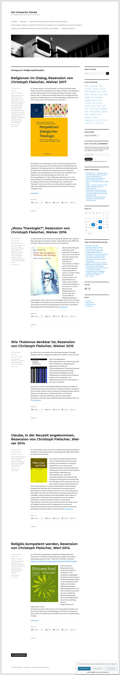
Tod (93, 123)
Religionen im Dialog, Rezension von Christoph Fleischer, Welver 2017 (42, 80)
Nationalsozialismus (95, 111)
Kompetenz (18, 562)
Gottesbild (18, 459)
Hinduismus (22, 102)
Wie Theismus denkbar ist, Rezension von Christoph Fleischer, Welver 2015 (43, 344)
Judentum (13, 108)
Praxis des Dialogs (15, 114)
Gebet (86, 94)
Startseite (14, 21)
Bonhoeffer (22, 456)
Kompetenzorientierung (17, 564)
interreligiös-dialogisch (17, 103)
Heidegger (88, 100)
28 (100, 227)
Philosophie (21, 112)
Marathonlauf (17, 250)
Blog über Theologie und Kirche (94, 247)
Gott (21, 100)
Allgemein (13, 93)
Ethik (21, 98)
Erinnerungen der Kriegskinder (94, 251)
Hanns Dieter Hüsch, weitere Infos (95, 257)
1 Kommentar (14, 366)
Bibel (100, 86)
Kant (12, 359)
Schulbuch (14, 573)
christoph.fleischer (16, 88)
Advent (87, 86)
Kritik (12, 250)
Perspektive (14, 112)
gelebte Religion (15, 100)
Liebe (86, 108)
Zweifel (13, 262)
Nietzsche (104, 111)
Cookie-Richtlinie (91, 672)
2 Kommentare (15, 264)
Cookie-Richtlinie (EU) (68, 28)
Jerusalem (88, 103)
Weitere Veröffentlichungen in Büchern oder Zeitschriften (48, 21)
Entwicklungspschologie (17, 561)
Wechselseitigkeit (15, 122)
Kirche (94, 106)
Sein (98, 120)
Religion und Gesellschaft (17, 463)
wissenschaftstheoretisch (17, 260)
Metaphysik (14, 252)
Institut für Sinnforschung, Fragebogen (96, 262)
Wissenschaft (21, 259)
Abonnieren (88, 159)
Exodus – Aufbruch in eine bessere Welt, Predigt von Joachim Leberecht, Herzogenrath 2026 (96, 186)
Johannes (99, 103)
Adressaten (14, 245)
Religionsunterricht (16, 571)
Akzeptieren (84, 668)
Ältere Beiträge (19, 655)
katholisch (21, 248)
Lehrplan (13, 566)
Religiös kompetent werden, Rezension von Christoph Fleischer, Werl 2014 (44, 546)
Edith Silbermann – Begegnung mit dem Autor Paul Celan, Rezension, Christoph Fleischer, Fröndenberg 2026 (97, 174)
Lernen (18, 566)
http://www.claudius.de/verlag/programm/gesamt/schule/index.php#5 (54, 561)
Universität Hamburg (16, 119)
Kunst (98, 106)
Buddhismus (21, 95)
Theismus (13, 364)
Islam (21, 107)
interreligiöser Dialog (16, 105)
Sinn (102, 120)
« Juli (89, 233)
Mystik (86, 111)
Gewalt (100, 94)
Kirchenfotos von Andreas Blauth (95, 266)
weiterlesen (34, 193)
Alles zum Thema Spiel (92, 245)
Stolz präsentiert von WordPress (40, 667)
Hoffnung (95, 100)
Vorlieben (111, 668)
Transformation (21, 117)
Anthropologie (15, 456)
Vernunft (19, 257)
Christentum (14, 97)
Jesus (93, 103)
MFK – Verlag (89, 276)
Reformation (88, 117)
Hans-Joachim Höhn (16, 247)
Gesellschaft (93, 94)
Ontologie (18, 254)
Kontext (19, 108)
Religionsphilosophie (16, 115)
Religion (23, 114)
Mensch (97, 108)
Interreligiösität (15, 107)
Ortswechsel (16, 568)
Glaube (105, 94)
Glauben (20, 245)
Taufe (106, 120)
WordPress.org (90, 306)
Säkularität (14, 117)
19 (93, 224)
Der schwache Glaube (24, 12)
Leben (103, 106)
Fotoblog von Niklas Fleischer (93, 252)
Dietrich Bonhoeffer (16, 458)
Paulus (86, 114)
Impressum (99, 672)
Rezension (19, 93)
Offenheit (21, 110)
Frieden (104, 91)
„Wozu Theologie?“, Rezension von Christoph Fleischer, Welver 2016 (40, 230)
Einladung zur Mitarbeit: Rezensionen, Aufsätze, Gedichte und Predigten (35, 28)
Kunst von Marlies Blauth (92, 274)
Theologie (13, 257)
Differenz (17, 98)
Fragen (13, 562)
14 (100, 221)
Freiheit (13, 459)
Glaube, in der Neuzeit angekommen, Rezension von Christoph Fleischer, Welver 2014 (45, 439)
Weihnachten (99, 123)
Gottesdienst (98, 97)
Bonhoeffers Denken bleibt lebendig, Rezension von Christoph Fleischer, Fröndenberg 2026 (96, 198)
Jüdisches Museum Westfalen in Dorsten (97, 264)
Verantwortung (15, 466)
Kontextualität (15, 110)
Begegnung (14, 95)
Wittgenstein (19, 364)
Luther (91, 108)
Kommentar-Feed (91, 304)
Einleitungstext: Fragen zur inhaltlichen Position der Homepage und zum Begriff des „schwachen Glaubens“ (46, 25)
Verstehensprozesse (16, 120)
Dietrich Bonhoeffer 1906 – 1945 (94, 249)
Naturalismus (14, 360)
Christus (103, 88)
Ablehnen (98, 668)
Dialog (13, 98)
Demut (20, 97)
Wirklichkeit (14, 259)
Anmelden (89, 301)
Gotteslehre (14, 461)
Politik (99, 114)
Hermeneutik (14, 102)
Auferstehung (94, 86)
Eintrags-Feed (90, 302)
